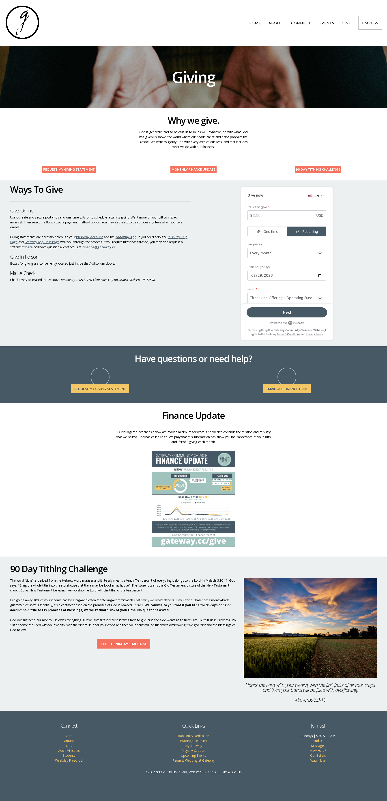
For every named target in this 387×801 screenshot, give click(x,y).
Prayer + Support (193, 750)
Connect (301, 23)
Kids (69, 745)
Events (326, 23)
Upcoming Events (193, 755)
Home (255, 23)
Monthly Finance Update (193, 169)
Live (323, 760)
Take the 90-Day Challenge (123, 644)
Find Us (318, 741)
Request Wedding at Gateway (193, 760)
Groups (69, 741)
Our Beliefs (318, 755)
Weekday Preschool (69, 760)
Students (69, 755)
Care (69, 736)
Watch (315, 760)
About (276, 23)
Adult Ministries (69, 750)
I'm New (370, 23)
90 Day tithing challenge (318, 169)
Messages (318, 745)
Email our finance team (287, 388)
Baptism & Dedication (193, 736)
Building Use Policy (193, 741)
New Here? (318, 750)
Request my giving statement (69, 169)
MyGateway (193, 745)
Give (346, 23)
